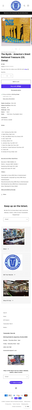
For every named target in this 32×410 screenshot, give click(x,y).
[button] (3, 6)
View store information (9, 99)
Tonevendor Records (9, 401)
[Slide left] (12, 49)
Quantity (3, 72)
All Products (6, 320)
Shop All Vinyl (7, 300)
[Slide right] (19, 49)
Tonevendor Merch (8, 324)
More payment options (16, 90)
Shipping (3, 66)
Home (4, 316)
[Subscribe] (27, 219)
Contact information (16, 406)
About (5, 249)
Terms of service (16, 404)
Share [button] (4, 194)
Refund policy (27, 401)
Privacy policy (8, 404)
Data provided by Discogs (8, 189)
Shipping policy (24, 404)
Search (5, 313)
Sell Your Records (8, 275)
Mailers (5, 327)
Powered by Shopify (18, 401)
